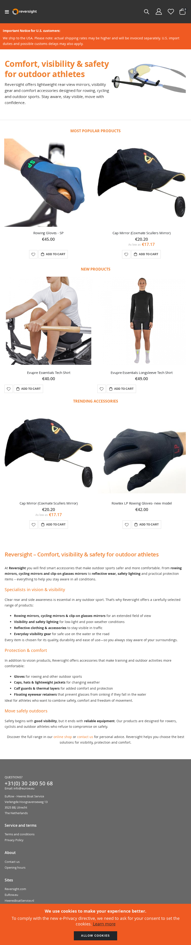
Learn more (104, 924)
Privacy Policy (14, 840)
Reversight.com (15, 889)
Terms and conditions (19, 834)
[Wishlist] (171, 12)
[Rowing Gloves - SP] (48, 183)
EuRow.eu (11, 895)
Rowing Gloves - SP (48, 232)
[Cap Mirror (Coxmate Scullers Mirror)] (141, 183)
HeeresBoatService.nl (19, 900)
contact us (85, 737)
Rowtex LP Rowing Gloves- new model (142, 503)
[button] (33, 254)
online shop (63, 737)
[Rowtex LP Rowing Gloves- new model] (142, 453)
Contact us (12, 862)
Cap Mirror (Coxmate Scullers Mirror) (142, 232)
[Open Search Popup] (146, 11)
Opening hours (15, 867)
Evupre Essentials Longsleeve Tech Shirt (141, 372)
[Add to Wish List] (8, 389)
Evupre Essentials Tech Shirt (48, 372)
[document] (95, 924)
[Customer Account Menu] (158, 12)
